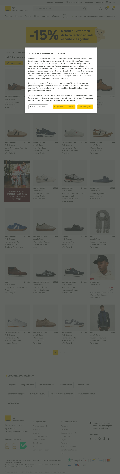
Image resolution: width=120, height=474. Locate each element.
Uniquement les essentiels (64, 107)
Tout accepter (85, 107)
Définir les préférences (38, 107)
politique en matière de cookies (39, 90)
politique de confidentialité (72, 88)
